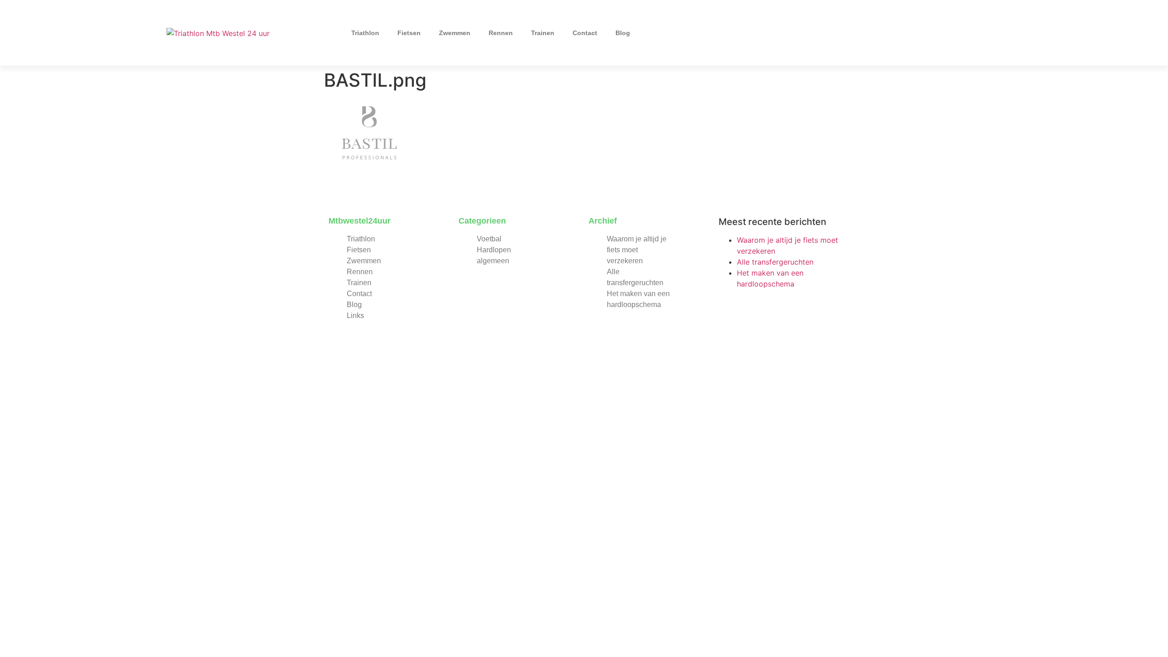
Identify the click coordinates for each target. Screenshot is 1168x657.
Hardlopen (494, 250)
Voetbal (489, 239)
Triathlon (365, 32)
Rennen (501, 32)
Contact (585, 32)
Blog (622, 32)
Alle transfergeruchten (775, 261)
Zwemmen (454, 32)
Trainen (542, 32)
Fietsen (409, 32)
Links (355, 315)
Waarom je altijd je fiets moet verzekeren (637, 250)
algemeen (493, 261)
